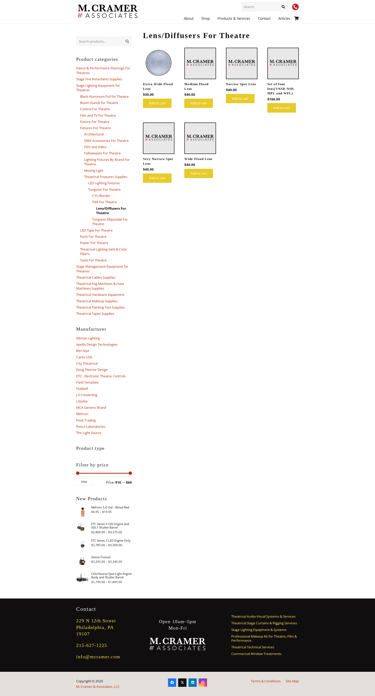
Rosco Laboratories (90, 426)
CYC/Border (101, 195)
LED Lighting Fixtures (104, 183)
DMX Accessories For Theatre (106, 140)
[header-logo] (108, 12)
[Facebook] (172, 682)
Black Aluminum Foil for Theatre (104, 96)
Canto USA (84, 357)
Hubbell (82, 388)
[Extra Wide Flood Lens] (158, 63)
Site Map (292, 681)
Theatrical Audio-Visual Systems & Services (263, 616)
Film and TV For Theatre (98, 115)
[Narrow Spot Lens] (241, 63)
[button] (253, 18)
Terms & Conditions (266, 681)
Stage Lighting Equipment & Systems (259, 629)
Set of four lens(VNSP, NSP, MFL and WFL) (280, 88)
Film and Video (95, 147)
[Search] (283, 7)
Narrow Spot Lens (241, 84)
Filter (84, 482)
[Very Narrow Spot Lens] (158, 138)
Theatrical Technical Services (252, 647)
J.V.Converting (86, 395)
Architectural (94, 134)
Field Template (87, 382)
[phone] (295, 7)
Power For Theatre (94, 243)
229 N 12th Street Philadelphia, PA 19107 (96, 627)
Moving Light (93, 170)
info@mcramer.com (98, 656)
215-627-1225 (91, 645)
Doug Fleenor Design (92, 369)
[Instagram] (203, 682)
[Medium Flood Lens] (200, 63)
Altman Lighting (88, 338)
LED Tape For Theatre (96, 230)
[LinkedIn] (192, 682)
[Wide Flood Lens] (200, 138)
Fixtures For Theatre (95, 128)
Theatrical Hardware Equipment (100, 294)
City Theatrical (87, 363)
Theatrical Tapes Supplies (95, 313)
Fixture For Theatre (94, 121)
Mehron (82, 414)
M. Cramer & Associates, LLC (98, 686)
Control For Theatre (95, 109)
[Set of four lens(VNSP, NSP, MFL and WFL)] (283, 63)
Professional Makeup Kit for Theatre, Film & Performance (264, 638)
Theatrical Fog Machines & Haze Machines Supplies (100, 286)
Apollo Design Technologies (97, 344)
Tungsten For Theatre (104, 189)
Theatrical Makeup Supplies (97, 301)
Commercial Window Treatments (256, 653)
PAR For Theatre (104, 202)
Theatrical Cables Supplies (95, 277)
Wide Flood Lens (198, 159)
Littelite (82, 401)
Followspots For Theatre (102, 153)
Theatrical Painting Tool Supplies (100, 307)
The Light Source (88, 432)
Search (127, 41)
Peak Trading (86, 420)
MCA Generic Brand (91, 407)
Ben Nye (82, 350)
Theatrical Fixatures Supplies (105, 176)
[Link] (296, 18)
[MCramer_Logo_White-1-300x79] (177, 644)
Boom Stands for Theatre (99, 102)
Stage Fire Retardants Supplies (99, 79)
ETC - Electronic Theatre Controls (101, 376)
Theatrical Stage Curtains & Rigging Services (264, 623)
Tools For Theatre (93, 260)
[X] (182, 682)
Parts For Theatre (93, 236)
